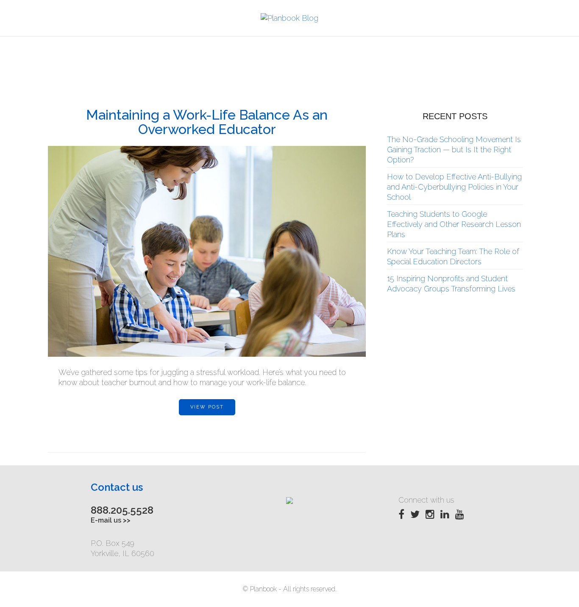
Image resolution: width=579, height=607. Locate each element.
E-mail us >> (111, 520)
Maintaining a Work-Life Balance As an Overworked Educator (207, 122)
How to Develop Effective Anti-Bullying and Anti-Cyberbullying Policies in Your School (454, 186)
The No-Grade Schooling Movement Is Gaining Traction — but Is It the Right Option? (454, 149)
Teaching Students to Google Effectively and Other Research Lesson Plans (454, 224)
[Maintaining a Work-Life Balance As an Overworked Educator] (207, 251)
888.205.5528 (122, 510)
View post (207, 407)
